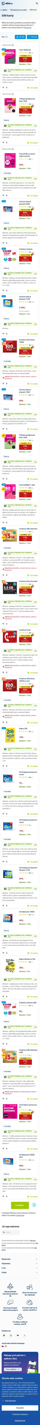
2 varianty (7, 361)
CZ (6, 1346)
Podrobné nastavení (20, 1414)
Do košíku (34, 88)
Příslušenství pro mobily (18, 10)
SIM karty (33, 10)
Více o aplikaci (11, 1369)
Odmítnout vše (20, 1421)
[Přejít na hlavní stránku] (7, 3)
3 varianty (7, 173)
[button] (20, 1259)
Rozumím (20, 1408)
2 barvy (6, 120)
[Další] (34, 1205)
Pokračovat (27, 28)
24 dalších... (20, 1205)
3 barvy (6, 223)
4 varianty (7, 548)
